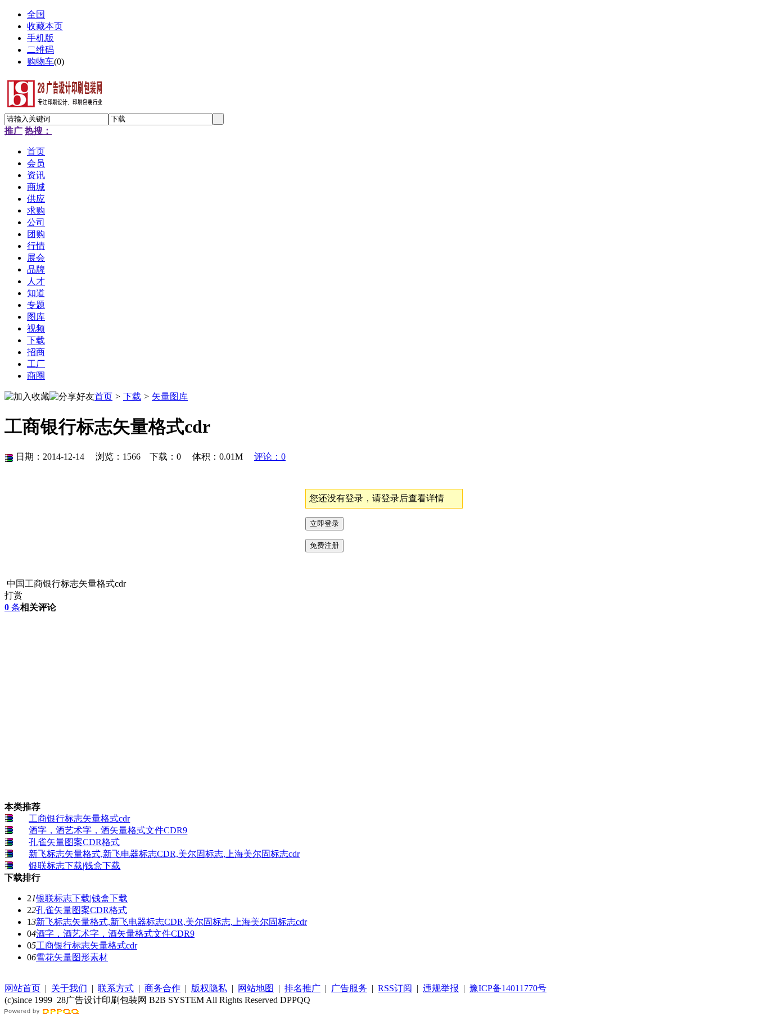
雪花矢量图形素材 (72, 957)
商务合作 (162, 988)
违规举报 (441, 988)
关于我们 (69, 988)
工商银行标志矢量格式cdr (79, 818)
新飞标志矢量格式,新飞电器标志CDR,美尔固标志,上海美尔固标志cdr (164, 854)
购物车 (40, 61)
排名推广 (302, 988)
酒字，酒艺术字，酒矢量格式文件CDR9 (108, 830)
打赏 (13, 595)
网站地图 (256, 988)
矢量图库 (170, 396)
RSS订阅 (395, 988)
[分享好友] (71, 397)
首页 (103, 396)
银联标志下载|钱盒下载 (74, 865)
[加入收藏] (26, 397)
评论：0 (270, 456)
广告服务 (349, 988)
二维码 (40, 50)
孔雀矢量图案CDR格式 (74, 842)
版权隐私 (209, 988)
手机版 (40, 38)
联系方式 (116, 988)
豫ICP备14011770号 (507, 988)
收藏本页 (45, 26)
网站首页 (22, 988)
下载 (132, 396)
